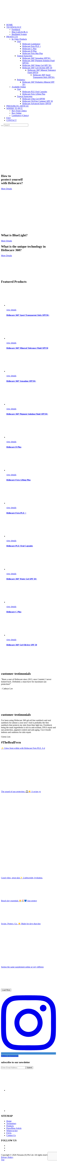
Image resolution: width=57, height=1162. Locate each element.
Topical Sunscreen (24, 56)
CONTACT (11, 120)
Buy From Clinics (19, 111)
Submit (29, 1068)
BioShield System (19, 34)
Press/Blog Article (13, 1128)
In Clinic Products (19, 39)
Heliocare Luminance (31, 44)
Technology (11, 1123)
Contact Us (11, 1135)
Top (2, 1160)
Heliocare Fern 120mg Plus (33, 94)
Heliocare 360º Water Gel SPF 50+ (37, 65)
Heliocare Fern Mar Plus (32, 53)
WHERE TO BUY (14, 108)
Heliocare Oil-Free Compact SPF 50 (37, 101)
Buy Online (16, 113)
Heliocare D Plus (29, 51)
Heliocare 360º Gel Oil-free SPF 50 (37, 68)
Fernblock (16, 29)
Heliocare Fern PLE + (31, 46)
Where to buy (12, 1130)
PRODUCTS (12, 37)
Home (9, 1121)
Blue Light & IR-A (20, 32)
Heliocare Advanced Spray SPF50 (36, 103)
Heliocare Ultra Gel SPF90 (33, 99)
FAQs (8, 1133)
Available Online (19, 87)
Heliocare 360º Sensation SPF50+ (36, 58)
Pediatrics (21, 80)
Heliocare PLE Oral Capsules (34, 91)
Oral (19, 41)
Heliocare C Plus (29, 48)
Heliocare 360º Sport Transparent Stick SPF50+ (44, 76)
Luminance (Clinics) (20, 115)
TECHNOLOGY (13, 27)
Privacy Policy (7, 1157)
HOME (9, 25)
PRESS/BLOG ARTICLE (17, 106)
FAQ (8, 118)
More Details (6, 189)
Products (10, 1126)
